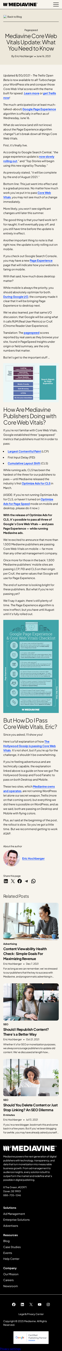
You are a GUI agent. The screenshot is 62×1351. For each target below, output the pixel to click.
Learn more (31, 93)
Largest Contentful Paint (24, 451)
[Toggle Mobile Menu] (56, 4)
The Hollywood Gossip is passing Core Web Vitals (29, 746)
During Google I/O (15, 296)
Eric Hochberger (33, 858)
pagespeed (31, 332)
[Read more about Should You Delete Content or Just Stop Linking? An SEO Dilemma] (31, 1096)
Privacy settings (10, 1348)
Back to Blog (14, 16)
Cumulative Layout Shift (24, 463)
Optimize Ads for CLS (36, 483)
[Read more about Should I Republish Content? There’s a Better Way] (31, 1018)
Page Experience (41, 260)
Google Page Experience (39, 109)
